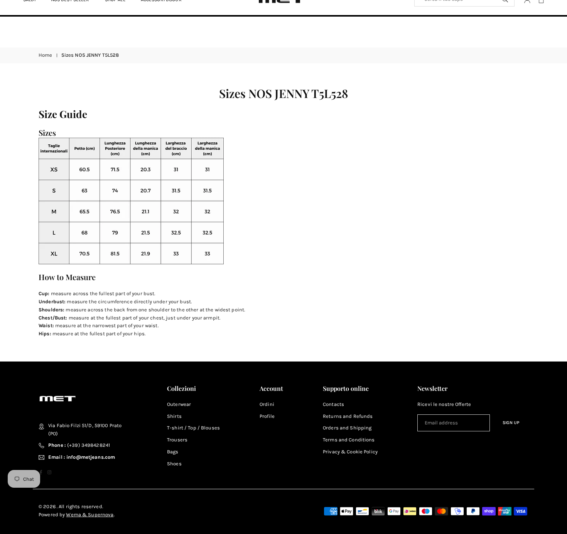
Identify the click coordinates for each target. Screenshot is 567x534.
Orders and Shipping (347, 428)
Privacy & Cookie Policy (350, 452)
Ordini (267, 404)
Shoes (174, 463)
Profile (267, 416)
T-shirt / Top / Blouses (193, 428)
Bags (173, 452)
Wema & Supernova (89, 514)
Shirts (174, 416)
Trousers (177, 440)
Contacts (333, 404)
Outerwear (179, 404)
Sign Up (511, 422)
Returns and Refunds (348, 416)
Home (45, 55)
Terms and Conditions (349, 440)
